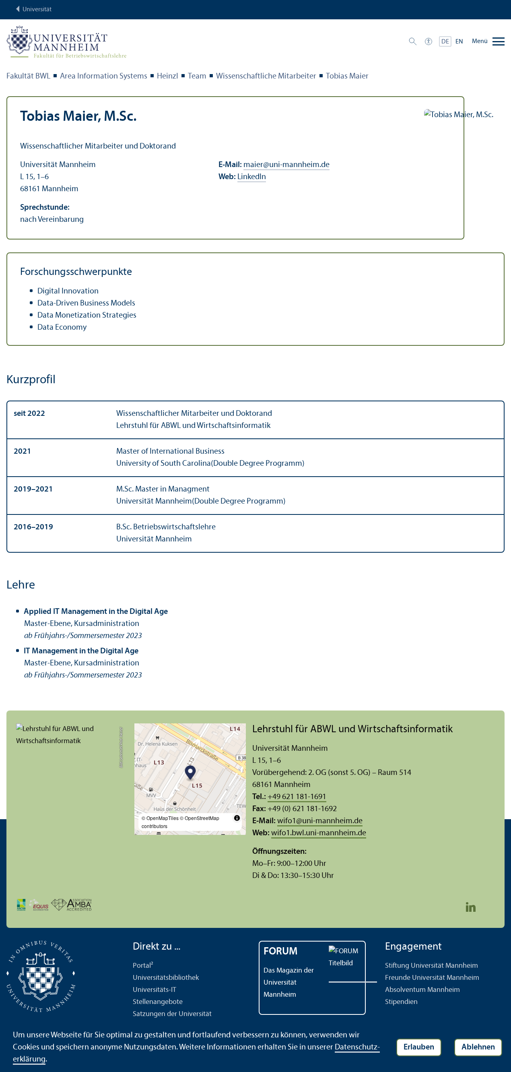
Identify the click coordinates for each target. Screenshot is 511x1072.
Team (197, 76)
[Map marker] (190, 773)
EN (459, 42)
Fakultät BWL (28, 76)
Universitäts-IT (154, 990)
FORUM (281, 951)
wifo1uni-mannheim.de (320, 821)
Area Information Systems (103, 76)
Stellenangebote (158, 1002)
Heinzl (167, 76)
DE (445, 42)
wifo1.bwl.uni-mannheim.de (318, 833)
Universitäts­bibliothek (166, 978)
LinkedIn (251, 177)
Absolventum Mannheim (422, 990)
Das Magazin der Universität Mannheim (289, 983)
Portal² (143, 966)
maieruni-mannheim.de (286, 165)
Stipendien (401, 1002)
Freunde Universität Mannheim (432, 978)
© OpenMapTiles (160, 817)
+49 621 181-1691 (297, 797)
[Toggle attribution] (237, 818)
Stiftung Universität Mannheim (431, 966)
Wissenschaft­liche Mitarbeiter (266, 76)
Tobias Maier (347, 76)
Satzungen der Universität (172, 1014)
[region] (255, 477)
